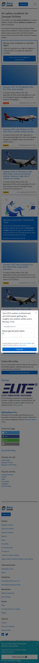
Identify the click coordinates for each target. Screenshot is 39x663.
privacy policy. (22, 345)
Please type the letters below (13, 331)
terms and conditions (26, 343)
